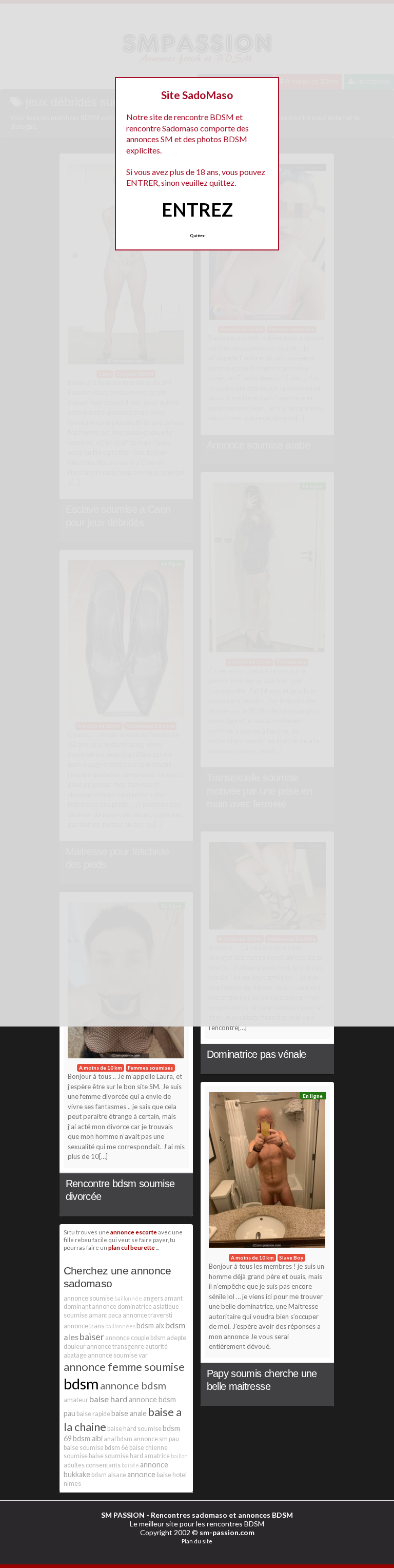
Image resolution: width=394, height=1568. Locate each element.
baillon (179, 1456)
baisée (130, 1465)
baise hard (108, 1399)
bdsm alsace (108, 1475)
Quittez (197, 235)
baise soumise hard (116, 1456)
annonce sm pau (156, 1439)
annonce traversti (147, 1315)
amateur (76, 1400)
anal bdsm (118, 1439)
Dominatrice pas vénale (256, 1054)
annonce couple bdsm (135, 1338)
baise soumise (84, 1447)
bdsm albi (88, 1438)
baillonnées (120, 1326)
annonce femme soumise (124, 1366)
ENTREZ (197, 209)
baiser (92, 1336)
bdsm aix (150, 1325)
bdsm (81, 1383)
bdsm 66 (116, 1447)
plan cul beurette (131, 1247)
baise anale (129, 1413)
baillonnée (128, 1298)
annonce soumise (88, 1298)
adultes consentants (92, 1465)
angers (153, 1298)
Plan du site (197, 1541)
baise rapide (93, 1414)
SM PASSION (123, 1515)
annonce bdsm (133, 1385)
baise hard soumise (134, 1429)
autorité (156, 1346)
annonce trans (84, 1326)
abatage (75, 1355)
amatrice (157, 1456)
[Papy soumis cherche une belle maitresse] (267, 1172)
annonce (141, 1474)
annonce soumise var (118, 1355)
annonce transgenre (115, 1346)
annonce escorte (133, 1231)
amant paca (105, 1315)
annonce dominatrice (122, 1306)
